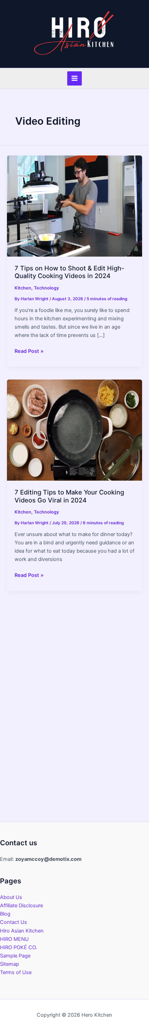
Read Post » (29, 351)
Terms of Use (16, 972)
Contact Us (13, 922)
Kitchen (23, 288)
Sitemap (9, 964)
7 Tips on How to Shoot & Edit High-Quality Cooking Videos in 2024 (69, 271)
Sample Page (15, 956)
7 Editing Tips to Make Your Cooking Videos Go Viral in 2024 (69, 495)
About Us (11, 897)
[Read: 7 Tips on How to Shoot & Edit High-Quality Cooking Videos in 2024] (74, 206)
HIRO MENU (14, 939)
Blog (5, 914)
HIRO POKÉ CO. (18, 947)
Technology (46, 288)
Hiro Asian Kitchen (22, 931)
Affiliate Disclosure (21, 905)
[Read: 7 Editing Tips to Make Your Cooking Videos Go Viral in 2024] (74, 430)
